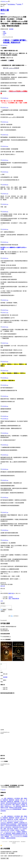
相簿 (4, 31)
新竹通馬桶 (17, 798)
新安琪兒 (17, 830)
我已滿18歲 (3, 858)
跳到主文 (3, 13)
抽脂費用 (16, 822)
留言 (13, 593)
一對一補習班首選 (17, 806)
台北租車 (16, 819)
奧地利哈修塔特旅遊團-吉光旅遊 (13, 803)
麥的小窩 (5, 10)
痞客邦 (9, 593)
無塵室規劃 (16, 801)
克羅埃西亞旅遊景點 (10, 838)
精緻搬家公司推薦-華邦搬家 (15, 807)
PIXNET (6, 841)
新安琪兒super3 (8, 806)
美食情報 (11, 29)
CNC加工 (22, 801)
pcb (2, 798)
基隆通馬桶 (11, 800)
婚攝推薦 (7, 836)
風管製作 (18, 804)
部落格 (4, 33)
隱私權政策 (23, 841)
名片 (4, 34)
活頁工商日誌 (10, 828)
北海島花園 (21, 822)
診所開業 (23, 804)
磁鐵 (13, 804)
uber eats (3, 789)
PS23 (20, 828)
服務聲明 (14, 842)
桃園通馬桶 (5, 800)
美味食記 (11, 597)
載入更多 (2, 603)
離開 (7, 858)
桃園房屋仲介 (10, 798)
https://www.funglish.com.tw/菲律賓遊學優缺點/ (11, 809)
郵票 (5, 798)
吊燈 (21, 800)
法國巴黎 (17, 800)
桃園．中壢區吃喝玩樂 (14, 598)
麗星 (22, 798)
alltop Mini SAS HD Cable (9, 831)
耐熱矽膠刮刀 (10, 822)
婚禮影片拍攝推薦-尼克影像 (18, 833)
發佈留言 (2, 611)
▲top (2, 600)
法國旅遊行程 (10, 801)
